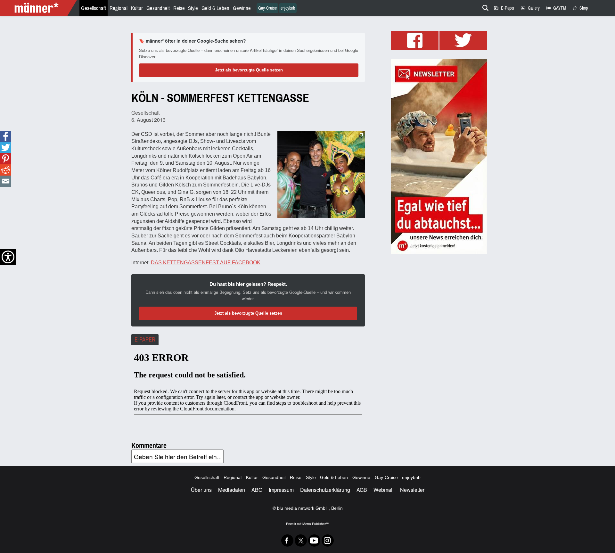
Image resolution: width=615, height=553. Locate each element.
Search (484, 7)
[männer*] (39, 8)
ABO (256, 489)
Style (193, 8)
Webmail (383, 489)
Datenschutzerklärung (325, 489)
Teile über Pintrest (5, 158)
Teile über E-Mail (5, 181)
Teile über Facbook (5, 136)
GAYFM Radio (556, 8)
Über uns (201, 489)
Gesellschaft (93, 8)
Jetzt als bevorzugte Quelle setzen (249, 70)
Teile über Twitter (5, 147)
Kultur (137, 8)
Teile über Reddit (5, 170)
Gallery (530, 8)
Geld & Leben (215, 8)
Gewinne (242, 8)
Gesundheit (158, 8)
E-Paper (503, 8)
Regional (118, 8)
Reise (179, 8)
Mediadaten (231, 489)
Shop (580, 8)
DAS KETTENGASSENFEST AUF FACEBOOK (205, 262)
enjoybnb (288, 8)
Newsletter (412, 489)
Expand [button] (361, 135)
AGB (362, 489)
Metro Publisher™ (315, 523)
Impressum (281, 489)
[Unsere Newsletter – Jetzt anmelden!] (439, 156)
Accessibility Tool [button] (8, 257)
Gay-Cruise (267, 8)
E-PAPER (145, 339)
